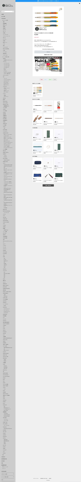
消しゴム (4, 37)
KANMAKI (4, 342)
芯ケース (4, 31)
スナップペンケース (6, 308)
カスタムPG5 (6, 413)
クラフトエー (5, 61)
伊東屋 (4, 228)
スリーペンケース (6, 310)
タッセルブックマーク (7, 311)
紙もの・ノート (5, 42)
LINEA (5, 294)
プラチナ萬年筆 (5, 299)
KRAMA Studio (5, 161)
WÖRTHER (5, 358)
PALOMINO (5, 118)
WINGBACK (5, 283)
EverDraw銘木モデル (7, 189)
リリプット (5, 155)
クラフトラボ (5, 270)
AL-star (5, 259)
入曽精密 (4, 362)
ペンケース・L (6, 419)
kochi (4, 403)
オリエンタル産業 (5, 384)
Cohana (4, 112)
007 (4, 272)
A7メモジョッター (6, 83)
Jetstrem (5, 264)
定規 (3, 45)
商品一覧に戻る (48, 185)
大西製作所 (4, 115)
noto (4, 267)
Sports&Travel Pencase (8, 428)
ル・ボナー (4, 93)
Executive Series (7, 416)
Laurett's (4, 351)
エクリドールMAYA (6, 146)
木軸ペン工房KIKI (5, 344)
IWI (3, 371)
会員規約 (50, 478)
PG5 (4, 406)
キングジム (4, 248)
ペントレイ (5, 89)
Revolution (5, 296)
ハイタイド (4, 245)
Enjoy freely (6, 410)
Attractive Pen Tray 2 (7, 188)
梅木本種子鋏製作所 (6, 322)
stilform (4, 330)
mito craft (4, 431)
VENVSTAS (5, 123)
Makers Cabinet (5, 285)
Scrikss (4, 446)
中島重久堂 (4, 117)
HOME (3, 14)
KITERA (4, 401)
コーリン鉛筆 (5, 231)
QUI (3, 76)
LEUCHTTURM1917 (6, 323)
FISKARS (4, 250)
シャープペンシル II (6, 64)
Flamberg (4, 302)
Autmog (4, 98)
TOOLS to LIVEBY (6, 222)
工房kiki (4, 226)
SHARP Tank (5, 422)
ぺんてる (4, 214)
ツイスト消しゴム (6, 67)
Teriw (4, 398)
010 (4, 277)
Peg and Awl (5, 101)
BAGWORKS (5, 314)
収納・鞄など (5, 53)
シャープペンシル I (6, 63)
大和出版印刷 (5, 236)
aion (4, 258)
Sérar (5, 442)
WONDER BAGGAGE (6, 288)
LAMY (4, 256)
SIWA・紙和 (5, 417)
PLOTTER (4, 233)
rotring (4, 126)
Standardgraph (5, 220)
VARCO (4, 341)
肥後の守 (4, 280)
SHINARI (4, 392)
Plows (4, 390)
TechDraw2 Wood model (8, 164)
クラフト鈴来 (5, 107)
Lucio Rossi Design (6, 376)
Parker (4, 382)
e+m (3, 317)
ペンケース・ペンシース (6, 36)
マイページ (4, 468)
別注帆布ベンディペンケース (8, 172)
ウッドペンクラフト (5, 75)
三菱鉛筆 (4, 336)
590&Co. (4, 58)
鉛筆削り (4, 28)
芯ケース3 (5, 168)
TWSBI (4, 121)
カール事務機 (5, 149)
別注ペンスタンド (6, 350)
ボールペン (4, 39)
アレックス (4, 247)
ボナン (4, 451)
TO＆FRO (4, 325)
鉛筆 (3, 21)
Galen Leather (5, 102)
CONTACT (3, 456)
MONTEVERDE (5, 373)
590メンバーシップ (5, 466)
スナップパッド (6, 312)
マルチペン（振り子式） (7, 73)
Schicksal (4, 400)
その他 (4, 50)
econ (4, 266)
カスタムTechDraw (7, 414)
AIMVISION (5, 439)
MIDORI (4, 234)
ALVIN (4, 364)
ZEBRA (4, 448)
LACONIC (4, 430)
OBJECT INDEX (5, 385)
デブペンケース (6, 96)
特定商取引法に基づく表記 (43, 478)
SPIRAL (5, 359)
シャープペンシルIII (6, 65)
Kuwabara (4, 331)
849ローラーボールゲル (7, 137)
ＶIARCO (4, 109)
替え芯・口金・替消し (6, 48)
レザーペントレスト (6, 425)
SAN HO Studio (5, 393)
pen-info (4, 445)
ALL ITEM (3, 16)
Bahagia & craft (5, 104)
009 (4, 276)
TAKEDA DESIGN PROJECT (7, 338)
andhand (4, 434)
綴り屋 (4, 99)
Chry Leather (5, 423)
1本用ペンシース (6, 90)
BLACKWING (5, 129)
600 (4, 128)
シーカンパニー (5, 131)
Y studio (4, 225)
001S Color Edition (7, 273)
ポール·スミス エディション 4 (8, 142)
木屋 (3, 239)
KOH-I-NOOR (5, 158)
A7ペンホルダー (6, 82)
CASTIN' (4, 333)
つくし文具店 (5, 110)
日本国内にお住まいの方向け (48, 54)
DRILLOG (4, 150)
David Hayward (5, 374)
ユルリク (4, 282)
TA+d (4, 223)
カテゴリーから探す (5, 20)
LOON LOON (5, 297)
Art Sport (5, 156)
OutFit (5, 69)
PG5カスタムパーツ (7, 407)
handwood (5, 404)
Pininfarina (5, 436)
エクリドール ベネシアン (7, 143)
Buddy (5, 305)
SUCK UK (4, 320)
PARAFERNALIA (5, 293)
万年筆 (4, 40)
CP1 (4, 262)
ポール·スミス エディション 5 (8, 147)
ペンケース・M (6, 420)
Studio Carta (5, 339)
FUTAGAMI (5, 253)
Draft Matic (6, 367)
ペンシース (5, 78)
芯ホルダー (4, 29)
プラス (4, 215)
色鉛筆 (4, 26)
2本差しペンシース (6, 88)
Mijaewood (5, 209)
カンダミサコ (5, 86)
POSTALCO (5, 307)
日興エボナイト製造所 (6, 395)
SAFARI (5, 263)
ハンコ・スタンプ (5, 47)
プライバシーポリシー (36, 478)
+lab (3, 255)
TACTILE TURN (5, 356)
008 (4, 274)
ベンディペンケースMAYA (7, 181)
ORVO (5, 443)
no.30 (4, 328)
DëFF (4, 379)
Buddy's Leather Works (7, 291)
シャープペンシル (5, 34)
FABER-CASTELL (6, 152)
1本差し (5, 95)
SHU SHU (4, 217)
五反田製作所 (5, 120)
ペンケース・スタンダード (7, 79)
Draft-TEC (5, 368)
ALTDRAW (5, 207)
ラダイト (4, 163)
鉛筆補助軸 (4, 23)
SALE (3, 454)
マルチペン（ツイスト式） (7, 72)
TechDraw (5, 190)
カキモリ (4, 387)
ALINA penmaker (6, 353)
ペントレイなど (5, 55)
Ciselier (4, 433)
